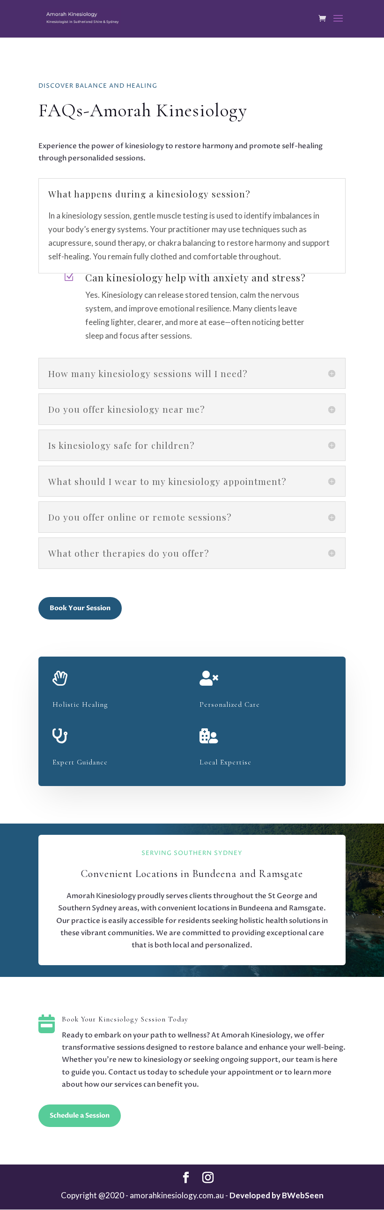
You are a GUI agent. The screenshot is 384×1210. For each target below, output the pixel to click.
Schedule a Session (80, 1115)
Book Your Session (80, 608)
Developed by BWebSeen (276, 1195)
